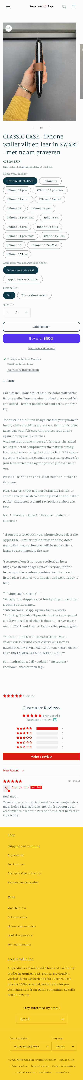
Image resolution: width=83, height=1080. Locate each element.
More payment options (41, 348)
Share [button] (11, 380)
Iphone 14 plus (47, 226)
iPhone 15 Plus (54, 235)
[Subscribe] (62, 1019)
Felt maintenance (19, 944)
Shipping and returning (24, 846)
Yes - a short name (34, 295)
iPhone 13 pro (41, 208)
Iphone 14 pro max (20, 235)
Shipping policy (26, 1072)
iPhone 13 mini (50, 199)
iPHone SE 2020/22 (20, 181)
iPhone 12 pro (17, 190)
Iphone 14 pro (17, 226)
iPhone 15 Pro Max (44, 245)
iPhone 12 (50, 181)
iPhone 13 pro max (20, 217)
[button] (8, 6)
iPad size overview (20, 935)
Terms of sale (62, 1072)
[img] (12, 781)
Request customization (23, 882)
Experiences (16, 855)
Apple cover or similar (23, 279)
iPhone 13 (14, 208)
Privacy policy (19, 1066)
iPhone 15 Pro (17, 254)
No (9, 295)
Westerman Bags (25, 1059)
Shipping (23, 167)
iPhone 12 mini (18, 199)
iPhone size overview (22, 926)
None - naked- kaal (20, 270)
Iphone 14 (51, 217)
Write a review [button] (41, 756)
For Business (16, 864)
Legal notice (45, 1072)
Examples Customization (24, 873)
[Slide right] (50, 128)
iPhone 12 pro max (50, 190)
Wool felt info (17, 908)
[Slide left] (33, 128)
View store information (23, 369)
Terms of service (40, 1066)
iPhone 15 (14, 245)
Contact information (63, 1066)
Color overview (18, 917)
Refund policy (67, 1059)
